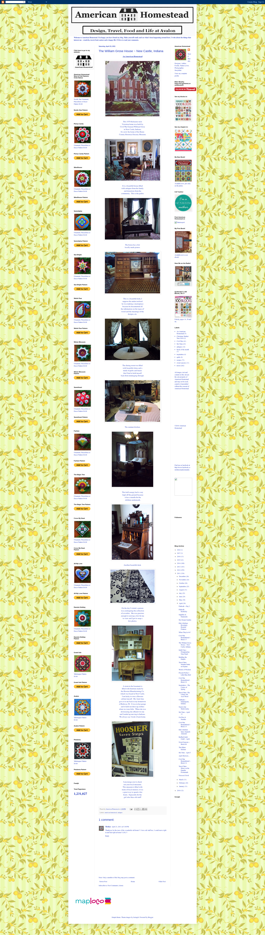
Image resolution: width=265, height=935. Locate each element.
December (182, 576)
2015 (179, 560)
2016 (179, 556)
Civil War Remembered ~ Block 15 (185, 724)
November (182, 579)
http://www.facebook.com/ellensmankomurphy (182, 468)
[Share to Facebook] (143, 809)
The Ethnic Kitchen (182, 748)
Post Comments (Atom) (115, 885)
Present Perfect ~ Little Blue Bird (185, 674)
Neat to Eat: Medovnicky (184, 708)
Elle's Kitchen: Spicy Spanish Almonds (184, 731)
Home (133, 881)
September (182, 586)
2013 (179, 567)
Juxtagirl (136, 917)
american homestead (111, 812)
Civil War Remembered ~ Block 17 (185, 637)
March (181, 779)
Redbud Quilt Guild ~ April (184, 738)
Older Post (162, 881)
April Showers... (184, 756)
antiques (120, 812)
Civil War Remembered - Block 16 (184, 680)
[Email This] (135, 809)
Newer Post (103, 881)
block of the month (183, 349)
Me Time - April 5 (185, 752)
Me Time (180, 344)
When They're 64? (185, 632)
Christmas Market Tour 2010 (182, 337)
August (181, 590)
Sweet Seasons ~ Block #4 (184, 743)
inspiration (180, 354)
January (182, 786)
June (180, 596)
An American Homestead (181, 332)
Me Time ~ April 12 (184, 713)
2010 (179, 790)
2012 (179, 570)
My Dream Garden (185, 620)
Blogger (150, 917)
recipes (179, 360)
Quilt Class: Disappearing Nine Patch (184, 652)
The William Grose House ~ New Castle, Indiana (185, 645)
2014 (179, 563)
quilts (178, 357)
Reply (107, 836)
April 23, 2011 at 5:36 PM (120, 826)
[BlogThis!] (138, 809)
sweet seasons (181, 363)
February (182, 783)
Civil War (180, 341)
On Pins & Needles (182, 718)
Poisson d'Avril (184, 775)
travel (178, 365)
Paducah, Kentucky (183, 610)
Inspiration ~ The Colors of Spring (184, 687)
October (182, 583)
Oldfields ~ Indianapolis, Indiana (184, 702)
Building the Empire (183, 658)
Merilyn (108, 826)
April (181, 603)
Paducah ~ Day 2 (184, 606)
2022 (179, 550)
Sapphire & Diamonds (183, 615)
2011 (179, 573)
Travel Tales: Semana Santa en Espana (184, 664)
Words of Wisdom (185, 669)
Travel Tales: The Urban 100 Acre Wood (184, 694)
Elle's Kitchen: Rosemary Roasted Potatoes (183, 626)
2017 (179, 553)
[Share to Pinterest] (146, 809)
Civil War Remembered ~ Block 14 (185, 761)
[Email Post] (131, 809)
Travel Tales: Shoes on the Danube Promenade (184, 769)
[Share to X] (140, 809)
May (180, 600)
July (180, 593)
